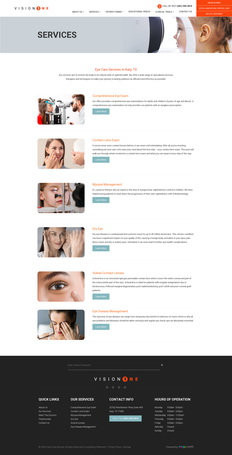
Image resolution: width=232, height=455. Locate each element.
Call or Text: (125, 418)
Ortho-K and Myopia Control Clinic (214, 8)
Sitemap (127, 447)
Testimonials (45, 419)
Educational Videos (139, 11)
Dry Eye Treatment (214, 14)
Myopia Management (81, 415)
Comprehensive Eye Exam (83, 407)
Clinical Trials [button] (164, 12)
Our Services (45, 411)
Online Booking (214, 3)
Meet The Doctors (47, 415)
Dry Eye (74, 419)
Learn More (101, 111)
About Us (43, 407)
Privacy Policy (114, 447)
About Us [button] (77, 12)
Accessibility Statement (95, 447)
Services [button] (94, 12)
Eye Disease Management (83, 426)
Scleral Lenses (78, 423)
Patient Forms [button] (114, 12)
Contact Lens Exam (80, 411)
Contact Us (185, 11)
